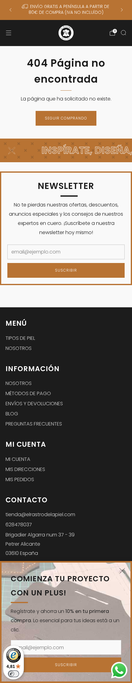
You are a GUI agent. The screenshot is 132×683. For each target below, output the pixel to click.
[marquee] (66, 150)
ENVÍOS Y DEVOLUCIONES (34, 403)
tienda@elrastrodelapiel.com (40, 514)
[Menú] (9, 33)
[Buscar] (123, 32)
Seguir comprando (66, 118)
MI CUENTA (18, 459)
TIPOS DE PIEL (20, 338)
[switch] (13, 673)
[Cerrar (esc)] (122, 571)
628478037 (19, 524)
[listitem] (66, 10)
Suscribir (66, 664)
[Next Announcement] (122, 10)
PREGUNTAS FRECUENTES (34, 423)
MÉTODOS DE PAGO (28, 393)
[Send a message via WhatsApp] (119, 670)
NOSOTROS (19, 348)
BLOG (12, 413)
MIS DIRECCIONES (25, 469)
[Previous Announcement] (10, 10)
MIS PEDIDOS (20, 479)
